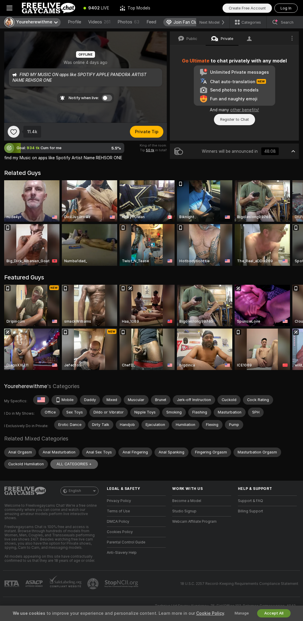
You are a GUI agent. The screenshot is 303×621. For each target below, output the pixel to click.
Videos (99, 22)
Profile (74, 22)
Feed (151, 22)
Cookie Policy (210, 613)
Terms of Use (118, 511)
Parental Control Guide (126, 542)
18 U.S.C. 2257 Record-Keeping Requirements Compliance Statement (239, 584)
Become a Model (186, 501)
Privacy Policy (119, 501)
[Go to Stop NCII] (121, 583)
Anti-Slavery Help (122, 553)
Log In (286, 8)
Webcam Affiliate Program (194, 521)
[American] (41, 400)
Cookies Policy (120, 532)
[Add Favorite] (14, 132)
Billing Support (250, 511)
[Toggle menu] (9, 8)
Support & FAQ (250, 501)
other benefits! (244, 109)
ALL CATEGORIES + (74, 464)
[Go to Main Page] (48, 8)
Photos (128, 22)
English (75, 491)
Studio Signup (184, 511)
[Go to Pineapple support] (93, 583)
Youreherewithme (25, 386)
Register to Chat (234, 119)
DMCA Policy (118, 521)
